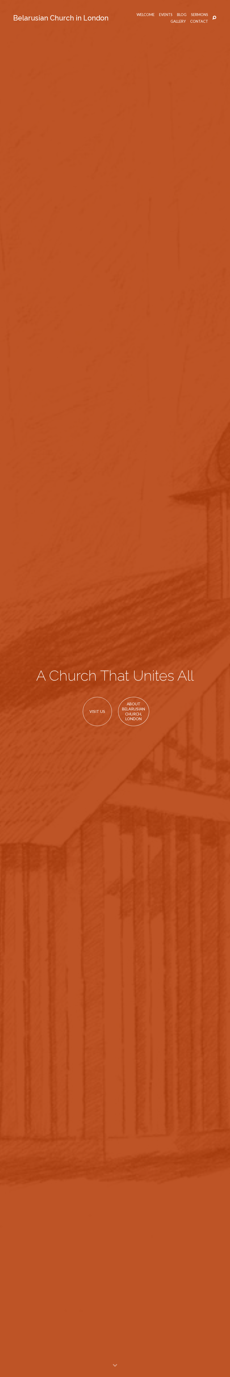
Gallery (178, 21)
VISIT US (97, 711)
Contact (199, 21)
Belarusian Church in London (61, 18)
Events (166, 15)
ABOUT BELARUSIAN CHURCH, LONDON (133, 711)
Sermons (199, 15)
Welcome (146, 15)
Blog (182, 15)
